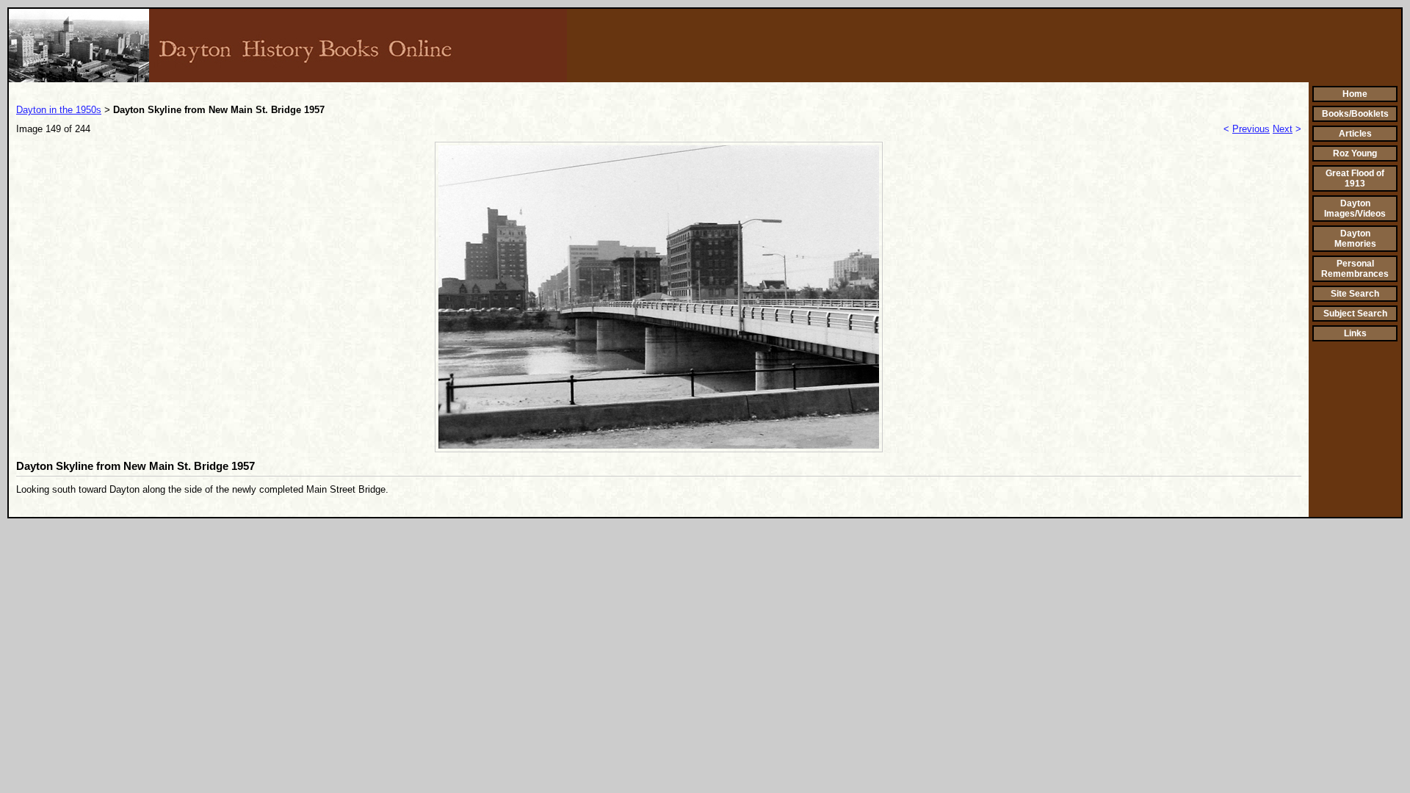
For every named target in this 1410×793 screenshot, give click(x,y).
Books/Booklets (1355, 114)
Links (1355, 333)
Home (1354, 94)
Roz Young (1355, 153)
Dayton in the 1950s (58, 109)
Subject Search (1355, 313)
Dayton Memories (1355, 238)
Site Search (1355, 294)
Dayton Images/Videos (1355, 208)
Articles (1355, 133)
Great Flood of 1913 (1355, 178)
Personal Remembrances (1355, 268)
